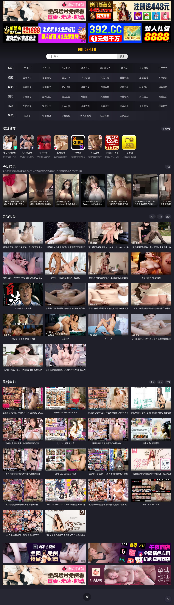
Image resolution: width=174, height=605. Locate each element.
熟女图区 (143, 96)
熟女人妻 (104, 77)
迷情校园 (104, 106)
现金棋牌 (143, 68)
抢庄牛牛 (163, 68)
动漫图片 (85, 96)
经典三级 (124, 87)
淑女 (160, 382)
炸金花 (124, 68)
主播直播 (143, 77)
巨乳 (160, 216)
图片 (10, 96)
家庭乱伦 (46, 106)
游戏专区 (85, 68)
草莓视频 (66, 115)
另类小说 (124, 106)
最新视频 (9, 216)
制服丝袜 (104, 87)
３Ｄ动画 (85, 77)
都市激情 (27, 106)
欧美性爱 (85, 87)
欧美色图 (66, 96)
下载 (168, 166)
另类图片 (163, 96)
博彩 (10, 68)
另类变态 (163, 87)
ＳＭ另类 (163, 77)
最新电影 (9, 382)
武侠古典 (85, 106)
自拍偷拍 (46, 77)
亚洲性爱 (27, 87)
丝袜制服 (124, 77)
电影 (10, 87)
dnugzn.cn (87, 49)
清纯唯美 (124, 96)
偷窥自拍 (27, 96)
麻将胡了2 (105, 68)
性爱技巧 (163, 106)
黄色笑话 (143, 106)
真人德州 (46, 68)
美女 (152, 216)
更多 (168, 216)
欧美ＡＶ (66, 77)
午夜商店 (46, 115)
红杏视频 (104, 115)
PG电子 (27, 68)
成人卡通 (66, 87)
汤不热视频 (85, 115)
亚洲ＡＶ (27, 77)
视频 (10, 77)
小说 (10, 106)
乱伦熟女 (143, 87)
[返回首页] (168, 599)
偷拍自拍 (46, 87)
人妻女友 (66, 106)
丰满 (152, 382)
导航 (10, 115)
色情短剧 (124, 115)
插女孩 (27, 115)
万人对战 (66, 68)
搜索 (122, 56)
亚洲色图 (46, 96)
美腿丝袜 (104, 96)
